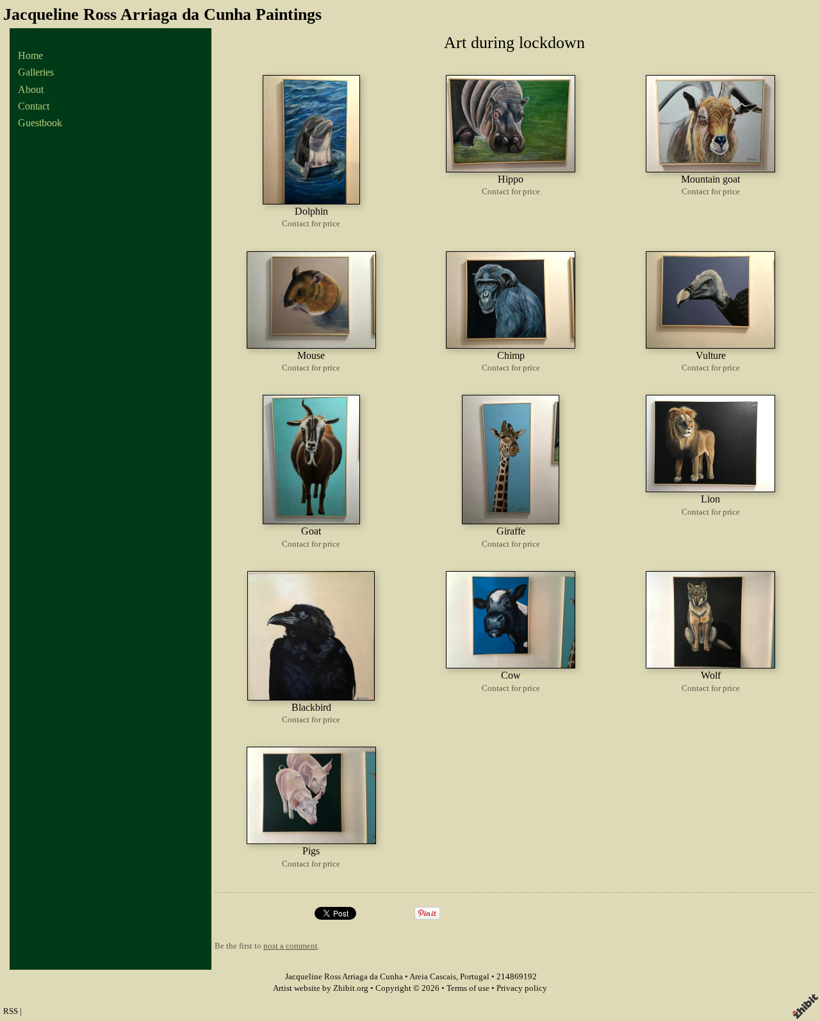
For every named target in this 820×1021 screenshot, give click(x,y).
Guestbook (40, 122)
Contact (33, 106)
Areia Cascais (432, 976)
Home (30, 55)
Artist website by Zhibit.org (320, 988)
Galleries (36, 72)
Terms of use (468, 988)
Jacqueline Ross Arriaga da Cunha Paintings (162, 14)
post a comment (290, 946)
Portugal (474, 976)
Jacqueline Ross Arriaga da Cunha (344, 976)
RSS (10, 1011)
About (31, 89)
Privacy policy (521, 988)
